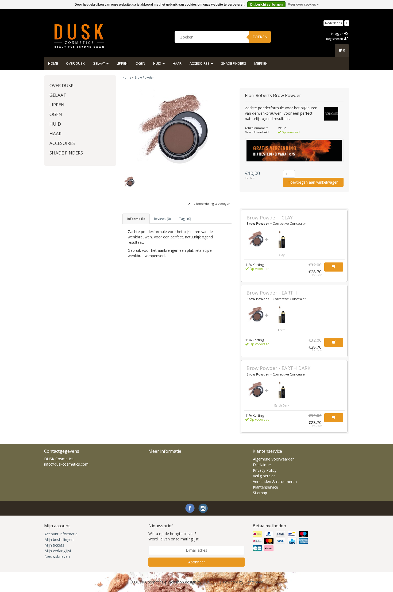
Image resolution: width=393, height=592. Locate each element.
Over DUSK (75, 63)
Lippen (122, 63)
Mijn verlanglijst (57, 550)
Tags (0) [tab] (185, 218)
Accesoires (200, 63)
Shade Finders (233, 63)
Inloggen (337, 34)
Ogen (140, 63)
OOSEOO (210, 582)
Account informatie (61, 533)
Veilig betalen (264, 475)
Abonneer (196, 561)
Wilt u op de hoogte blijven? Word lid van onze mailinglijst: (173, 536)
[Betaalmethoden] (281, 541)
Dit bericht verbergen (266, 4)
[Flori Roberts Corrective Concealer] (281, 239)
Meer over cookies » (303, 4)
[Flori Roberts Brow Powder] (177, 129)
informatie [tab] (136, 218)
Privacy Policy (264, 470)
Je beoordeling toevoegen (211, 204)
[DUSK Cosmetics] (79, 36)
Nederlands (333, 23)
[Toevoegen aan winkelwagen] (333, 267)
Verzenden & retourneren (275, 481)
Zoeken (259, 36)
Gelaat (99, 63)
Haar (177, 63)
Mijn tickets (54, 545)
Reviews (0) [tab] (162, 218)
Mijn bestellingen (59, 539)
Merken (261, 63)
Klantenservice (265, 487)
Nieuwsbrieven (57, 556)
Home (53, 63)
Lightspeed (253, 582)
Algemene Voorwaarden (274, 459)
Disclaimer (262, 464)
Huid (157, 63)
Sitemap (260, 492)
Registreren (335, 39)
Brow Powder (144, 77)
